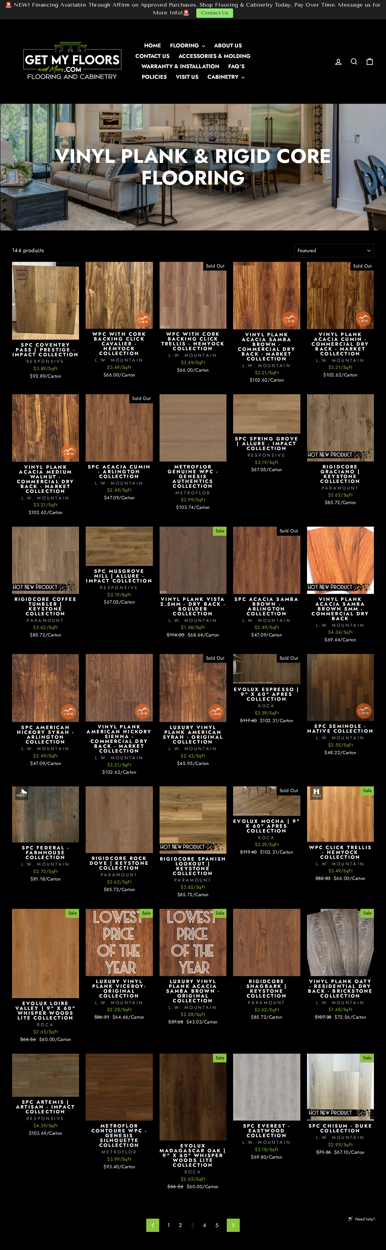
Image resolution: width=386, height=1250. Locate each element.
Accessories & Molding (215, 56)
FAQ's (236, 66)
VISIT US (187, 77)
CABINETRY (223, 77)
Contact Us (215, 13)
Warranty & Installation (180, 66)
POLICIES (154, 77)
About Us (228, 45)
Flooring (185, 45)
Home (152, 45)
